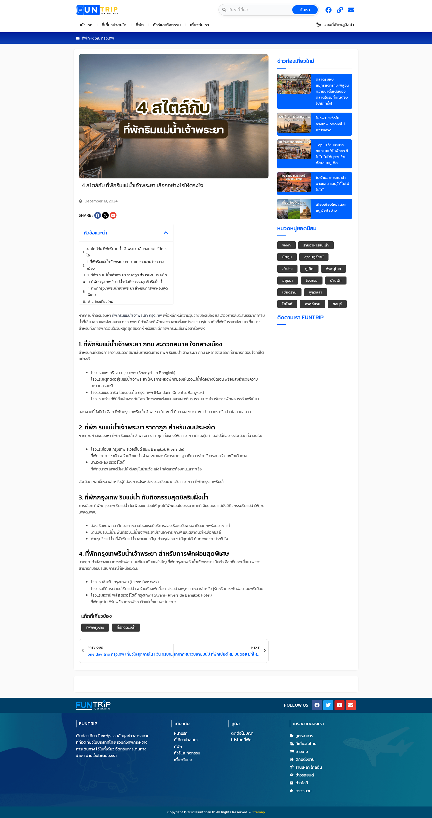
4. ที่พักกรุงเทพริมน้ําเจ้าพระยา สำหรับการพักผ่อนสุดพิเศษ (128, 291)
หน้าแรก (85, 25)
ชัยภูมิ (287, 257)
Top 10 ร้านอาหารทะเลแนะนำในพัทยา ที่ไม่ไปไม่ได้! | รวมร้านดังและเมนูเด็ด (332, 154)
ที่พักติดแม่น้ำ (126, 627)
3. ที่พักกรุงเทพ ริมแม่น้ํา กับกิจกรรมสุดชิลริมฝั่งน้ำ (126, 282)
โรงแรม (312, 280)
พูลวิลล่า (315, 292)
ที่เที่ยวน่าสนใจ (114, 25)
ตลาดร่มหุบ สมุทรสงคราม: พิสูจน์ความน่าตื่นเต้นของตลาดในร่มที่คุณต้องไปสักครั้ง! (332, 91)
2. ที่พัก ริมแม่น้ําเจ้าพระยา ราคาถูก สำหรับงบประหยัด (127, 275)
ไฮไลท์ (287, 304)
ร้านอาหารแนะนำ (316, 245)
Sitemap (258, 812)
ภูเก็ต (309, 268)
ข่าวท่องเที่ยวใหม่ (100, 301)
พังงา (286, 245)
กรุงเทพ (107, 38)
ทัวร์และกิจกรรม (167, 25)
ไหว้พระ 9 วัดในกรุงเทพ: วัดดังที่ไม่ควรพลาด (330, 124)
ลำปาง (287, 268)
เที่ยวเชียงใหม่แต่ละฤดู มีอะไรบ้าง (331, 207)
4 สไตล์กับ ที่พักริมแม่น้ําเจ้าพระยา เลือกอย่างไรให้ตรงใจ (127, 252)
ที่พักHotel (90, 38)
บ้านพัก (336, 280)
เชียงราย (289, 292)
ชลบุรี (337, 304)
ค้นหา (305, 10)
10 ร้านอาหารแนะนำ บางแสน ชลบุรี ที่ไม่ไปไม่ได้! (332, 183)
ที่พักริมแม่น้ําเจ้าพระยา (130, 315)
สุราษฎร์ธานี (314, 257)
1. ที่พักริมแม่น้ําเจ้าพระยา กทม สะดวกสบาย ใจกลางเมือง (125, 265)
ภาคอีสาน (312, 304)
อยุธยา (287, 280)
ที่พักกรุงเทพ (95, 627)
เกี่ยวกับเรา (199, 25)
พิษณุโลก (333, 268)
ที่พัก (140, 25)
